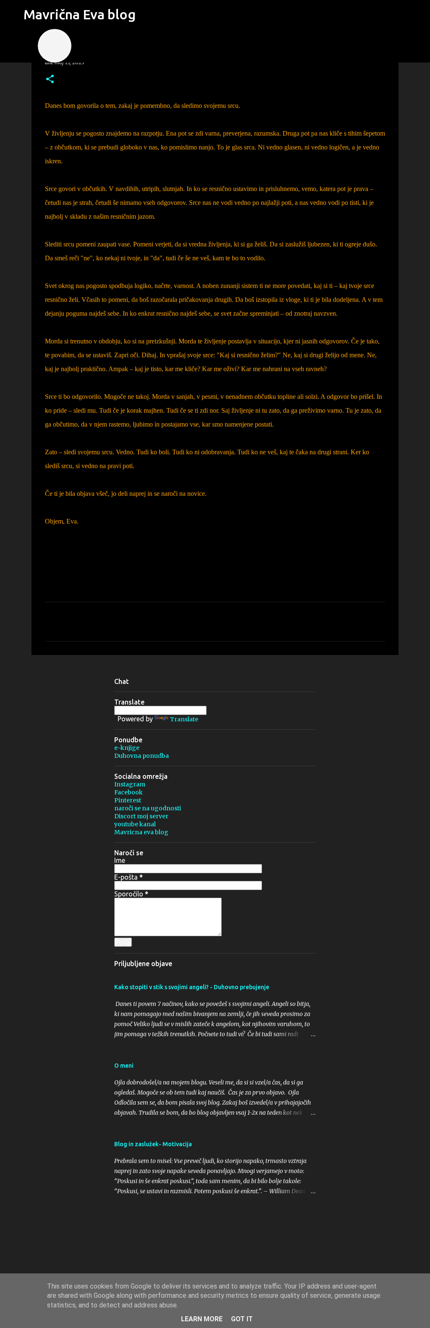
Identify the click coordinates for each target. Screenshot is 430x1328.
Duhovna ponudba (141, 756)
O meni (124, 1065)
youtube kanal (135, 824)
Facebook (128, 792)
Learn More (202, 1319)
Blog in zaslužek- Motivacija (153, 1144)
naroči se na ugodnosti (147, 808)
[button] (50, 79)
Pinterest (127, 800)
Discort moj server (141, 816)
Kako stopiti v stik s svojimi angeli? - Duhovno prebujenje (191, 987)
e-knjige (126, 748)
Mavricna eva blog (141, 832)
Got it (242, 1319)
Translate (184, 719)
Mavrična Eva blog (80, 14)
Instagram (129, 784)
